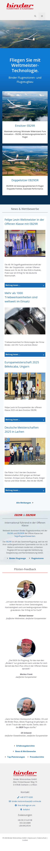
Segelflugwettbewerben (24, 536)
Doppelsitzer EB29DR (25, 180)
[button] (35, 16)
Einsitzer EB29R (25, 125)
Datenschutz (41, 838)
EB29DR (20, 533)
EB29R (10, 533)
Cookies (25, 840)
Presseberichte (37, 757)
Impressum (32, 838)
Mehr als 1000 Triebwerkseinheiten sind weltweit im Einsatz (21, 297)
